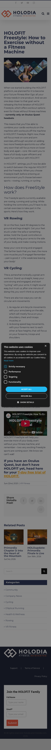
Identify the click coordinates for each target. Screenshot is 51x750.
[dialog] (25, 375)
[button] (25, 402)
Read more (8, 360)
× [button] (45, 346)
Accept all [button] (26, 389)
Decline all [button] (26, 396)
